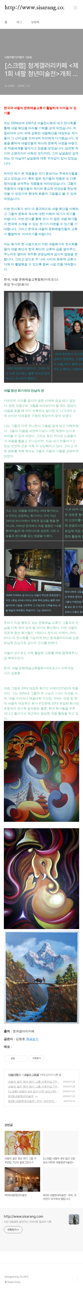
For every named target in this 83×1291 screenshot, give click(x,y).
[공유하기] (18, 1058)
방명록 (35, 22)
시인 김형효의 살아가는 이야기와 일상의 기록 (27, 1221)
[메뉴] (75, 7)
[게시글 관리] (23, 1058)
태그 (19, 22)
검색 (67, 8)
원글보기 (32, 1039)
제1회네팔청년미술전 (21, 1096)
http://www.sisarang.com (36, 7)
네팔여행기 (14, 1074)
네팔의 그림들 (31, 1074)
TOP (75, 1278)
